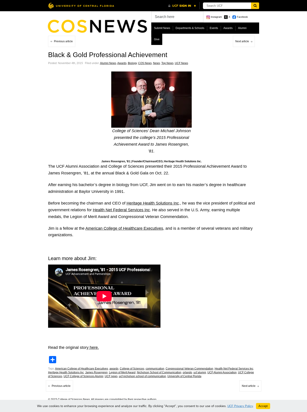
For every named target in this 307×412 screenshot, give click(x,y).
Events (214, 28)
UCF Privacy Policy (240, 406)
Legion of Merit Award (122, 372)
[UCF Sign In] (182, 6)
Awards (228, 28)
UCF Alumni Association (222, 372)
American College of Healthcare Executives (124, 228)
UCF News (181, 63)
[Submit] (255, 5)
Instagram (216, 17)
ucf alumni (200, 372)
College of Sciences (132, 368)
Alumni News (108, 63)
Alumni (242, 28)
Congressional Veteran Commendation (189, 368)
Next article (242, 41)
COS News (145, 63)
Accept (263, 406)
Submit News (162, 28)
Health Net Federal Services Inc (121, 210)
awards (113, 368)
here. (94, 347)
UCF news (111, 376)
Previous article (63, 41)
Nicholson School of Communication (159, 372)
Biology (132, 63)
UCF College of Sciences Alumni (83, 376)
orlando (187, 372)
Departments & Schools (190, 28)
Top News (167, 63)
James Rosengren (96, 372)
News (156, 63)
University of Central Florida (184, 376)
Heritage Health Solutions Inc (153, 203)
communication (155, 368)
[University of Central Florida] (81, 5)
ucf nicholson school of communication (142, 376)
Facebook (242, 17)
